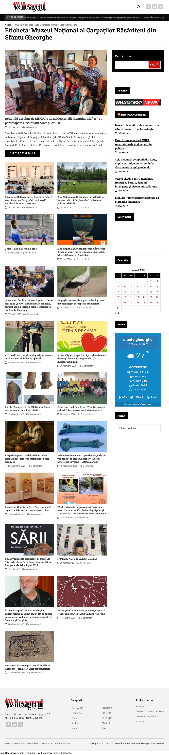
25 (125, 303)
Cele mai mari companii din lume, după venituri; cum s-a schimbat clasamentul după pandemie (136, 163)
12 (131, 292)
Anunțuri (140, 706)
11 (125, 292)
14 (144, 292)
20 (138, 297)
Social (74, 723)
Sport (104, 728)
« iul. (117, 312)
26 (131, 303)
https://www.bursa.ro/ (133, 114)
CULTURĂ (106, 713)
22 (151, 297)
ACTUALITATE (78, 708)
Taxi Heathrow (8, 753)
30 (157, 303)
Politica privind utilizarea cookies (21, 743)
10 (118, 292)
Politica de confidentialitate (55, 743)
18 (125, 297)
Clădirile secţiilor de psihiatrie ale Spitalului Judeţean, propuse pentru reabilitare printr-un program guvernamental (64, 18)
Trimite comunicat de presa (150, 711)
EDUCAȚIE (107, 718)
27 (138, 303)
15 (151, 292)
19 (131, 297)
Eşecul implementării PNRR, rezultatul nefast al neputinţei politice (133, 144)
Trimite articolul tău (146, 716)
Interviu (75, 728)
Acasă (8, 25)
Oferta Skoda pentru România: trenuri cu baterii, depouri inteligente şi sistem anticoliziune (136, 182)
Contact (140, 721)
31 (118, 308)
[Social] (148, 6)
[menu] (6, 7)
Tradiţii (74, 718)
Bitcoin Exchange (26, 753)
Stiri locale (107, 708)
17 (118, 297)
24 (118, 303)
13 (138, 292)
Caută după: (123, 56)
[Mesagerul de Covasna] (29, 7)
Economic (76, 713)
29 (151, 303)
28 (144, 303)
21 (144, 297)
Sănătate (106, 723)
